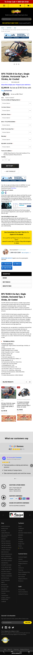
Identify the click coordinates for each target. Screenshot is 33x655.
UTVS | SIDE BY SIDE (6, 567)
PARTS (2, 582)
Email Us (18, 264)
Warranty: (3, 136)
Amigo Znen (21, 543)
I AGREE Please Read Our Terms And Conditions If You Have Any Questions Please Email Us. (17, 154)
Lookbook (3, 601)
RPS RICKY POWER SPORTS (25, 533)
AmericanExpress (24, 499)
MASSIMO (20, 535)
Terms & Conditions (23, 561)
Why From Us (6, 282)
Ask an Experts (25, 252)
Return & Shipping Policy (24, 572)
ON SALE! (3, 539)
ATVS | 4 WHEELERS (6, 556)
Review (5, 278)
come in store (7, 268)
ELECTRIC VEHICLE (5, 571)
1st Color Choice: (6, 107)
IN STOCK (9, 28)
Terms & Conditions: (6, 150)
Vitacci (20, 526)
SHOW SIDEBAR (16, 653)
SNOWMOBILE (4, 563)
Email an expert (22, 249)
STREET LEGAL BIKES (6, 569)
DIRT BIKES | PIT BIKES (6, 558)
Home (2, 28)
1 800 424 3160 (15, 252)
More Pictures (7, 286)
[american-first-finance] (5, 192)
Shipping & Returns (22, 563)
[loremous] (16, 515)
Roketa (20, 546)
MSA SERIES (4, 589)
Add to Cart (9, 166)
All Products (4, 584)
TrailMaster (21, 528)
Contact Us (21, 567)
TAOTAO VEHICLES (6, 543)
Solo (27, 499)
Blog (19, 565)
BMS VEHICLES (5, 552)
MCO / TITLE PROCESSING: (8, 121)
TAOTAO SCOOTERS (6, 547)
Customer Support (22, 557)
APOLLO (20, 537)
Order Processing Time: (7, 129)
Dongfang (20, 541)
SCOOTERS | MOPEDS (6, 560)
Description (6, 274)
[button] (16, 35)
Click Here (13, 188)
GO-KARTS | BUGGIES (6, 565)
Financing (20, 570)
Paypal (11, 499)
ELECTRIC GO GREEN (6, 573)
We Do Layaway (22, 574)
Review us (20, 581)
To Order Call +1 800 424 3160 (16, 2)
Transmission (4, 595)
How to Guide (21, 576)
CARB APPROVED (5, 533)
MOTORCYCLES (5, 578)
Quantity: (3, 157)
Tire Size (3, 593)
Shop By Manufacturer (6, 554)
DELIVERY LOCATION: (7, 143)
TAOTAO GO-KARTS (6, 545)
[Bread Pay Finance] (2, 192)
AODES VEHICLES (5, 526)
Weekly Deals (4, 528)
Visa (16, 499)
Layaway (20, 559)
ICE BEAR (20, 539)
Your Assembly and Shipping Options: (11, 100)
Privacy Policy (21, 589)
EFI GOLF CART (5, 586)
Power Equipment (5, 580)
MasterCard (20, 499)
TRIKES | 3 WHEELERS (6, 576)
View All (21, 548)
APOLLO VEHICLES (5, 541)
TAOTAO (20, 530)
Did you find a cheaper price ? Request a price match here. (16, 84)
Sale (15, 28)
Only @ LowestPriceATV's (16, 23)
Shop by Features (5, 591)
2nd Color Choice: (6, 114)
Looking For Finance (23, 594)
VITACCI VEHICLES (5, 549)
